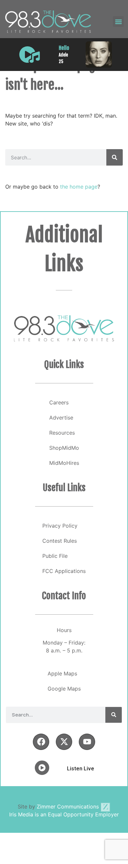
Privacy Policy (59, 525)
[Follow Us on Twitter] (64, 742)
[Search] (114, 157)
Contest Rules (59, 540)
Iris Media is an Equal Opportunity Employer (64, 814)
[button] (118, 21)
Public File (55, 556)
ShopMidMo (64, 447)
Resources (62, 432)
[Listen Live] (29, 54)
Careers (59, 402)
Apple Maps (62, 673)
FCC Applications (64, 571)
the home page (78, 186)
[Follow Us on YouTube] (87, 742)
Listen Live (80, 768)
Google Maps (64, 688)
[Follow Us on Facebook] (41, 742)
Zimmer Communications (68, 806)
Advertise (61, 417)
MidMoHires (64, 463)
